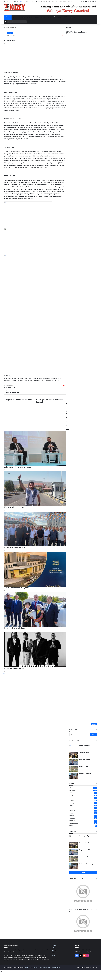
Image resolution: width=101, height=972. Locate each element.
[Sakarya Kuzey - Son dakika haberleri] (14, 7)
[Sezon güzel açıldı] (73, 755)
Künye (26, 967)
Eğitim (64, 1)
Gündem (22, 1)
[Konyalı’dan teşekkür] (73, 762)
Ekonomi (70, 1)
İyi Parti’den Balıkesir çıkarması (76, 32)
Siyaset (43, 1)
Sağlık (71, 813)
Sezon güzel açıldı (84, 752)
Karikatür (72, 820)
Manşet (72, 815)
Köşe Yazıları (59, 1)
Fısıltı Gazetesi (74, 823)
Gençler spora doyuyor (85, 745)
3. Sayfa (48, 1)
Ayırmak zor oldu (83, 766)
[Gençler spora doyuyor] (73, 748)
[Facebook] (0, 971)
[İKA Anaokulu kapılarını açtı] (73, 776)
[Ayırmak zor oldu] (73, 769)
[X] (2, 971)
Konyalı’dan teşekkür (84, 759)
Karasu (33, 1)
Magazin (72, 818)
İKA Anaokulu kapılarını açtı (86, 773)
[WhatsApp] (3, 971)
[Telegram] (4, 971)
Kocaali (38, 1)
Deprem (72, 825)
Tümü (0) (83, 872)
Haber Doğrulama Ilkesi (54, 967)
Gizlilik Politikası (33, 967)
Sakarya (28, 1)
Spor (53, 1)
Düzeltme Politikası (42, 967)
